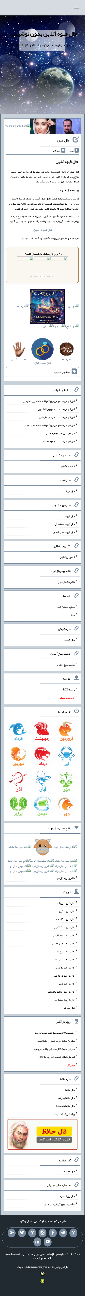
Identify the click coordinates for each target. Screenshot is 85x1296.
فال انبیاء (70, 491)
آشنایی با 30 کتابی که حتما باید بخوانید (55, 1032)
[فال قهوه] (23, 307)
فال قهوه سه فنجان (65, 524)
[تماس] (32, 1233)
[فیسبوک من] (53, 1233)
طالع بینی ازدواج (66, 582)
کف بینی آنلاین (67, 557)
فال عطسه (69, 1171)
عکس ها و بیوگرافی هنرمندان (59, 1204)
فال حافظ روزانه (66, 1097)
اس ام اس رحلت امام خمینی (60, 433)
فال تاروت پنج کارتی (64, 951)
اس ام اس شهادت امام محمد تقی (58, 441)
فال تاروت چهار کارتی (63, 943)
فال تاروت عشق (66, 983)
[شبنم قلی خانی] (17, 127)
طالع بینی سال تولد (65, 878)
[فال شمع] (72, 327)
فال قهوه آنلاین (42, 229)
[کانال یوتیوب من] (48, 1242)
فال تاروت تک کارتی (64, 927)
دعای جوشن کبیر (66, 607)
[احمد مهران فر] (68, 127)
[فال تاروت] (72, 307)
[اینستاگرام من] (42, 1233)
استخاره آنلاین (67, 466)
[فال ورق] (48, 327)
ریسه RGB (69, 689)
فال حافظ (70, 1090)
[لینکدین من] (37, 1242)
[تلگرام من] (63, 1233)
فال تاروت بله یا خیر (64, 999)
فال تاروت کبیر (67, 911)
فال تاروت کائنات (65, 919)
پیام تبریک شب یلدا (64, 1114)
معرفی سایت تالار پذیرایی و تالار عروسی (54, 1048)
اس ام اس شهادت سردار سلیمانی (57, 417)
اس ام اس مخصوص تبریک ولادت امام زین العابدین (49, 401)
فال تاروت (69, 1007)
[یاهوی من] (73, 1233)
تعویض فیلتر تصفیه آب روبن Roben (56, 1057)
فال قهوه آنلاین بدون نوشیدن (43, 34)
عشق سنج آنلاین (66, 664)
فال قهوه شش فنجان (64, 532)
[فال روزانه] (47, 307)
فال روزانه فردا (67, 1196)
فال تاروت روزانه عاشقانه (61, 991)
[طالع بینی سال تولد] (42, 860)
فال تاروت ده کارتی (64, 975)
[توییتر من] (22, 1233)
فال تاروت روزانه (66, 903)
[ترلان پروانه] (43, 127)
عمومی (57, 372)
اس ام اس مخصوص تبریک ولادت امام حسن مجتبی (49, 425)
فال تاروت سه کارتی (64, 935)
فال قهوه (63, 140)
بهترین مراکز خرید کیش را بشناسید (56, 1040)
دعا (73, 615)
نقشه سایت (23, 1267)
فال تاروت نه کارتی (65, 967)
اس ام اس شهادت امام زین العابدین (56, 409)
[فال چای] (60, 327)
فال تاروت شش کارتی (63, 959)
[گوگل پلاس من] (12, 1233)
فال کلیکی (69, 639)
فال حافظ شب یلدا (65, 1106)
